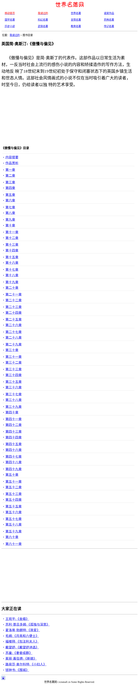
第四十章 (11, 412)
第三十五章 (13, 382)
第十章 (10, 225)
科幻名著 (43, 19)
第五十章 (11, 474)
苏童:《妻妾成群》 (18, 653)
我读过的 (15, 35)
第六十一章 (13, 544)
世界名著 (76, 13)
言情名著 (76, 19)
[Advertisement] (65, 117)
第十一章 (11, 232)
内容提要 (11, 157)
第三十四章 (13, 375)
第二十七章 (13, 332)
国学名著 (10, 19)
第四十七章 (13, 456)
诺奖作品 (109, 13)
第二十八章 (13, 337)
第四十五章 (13, 444)
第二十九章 (13, 344)
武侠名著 (43, 26)
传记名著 (109, 26)
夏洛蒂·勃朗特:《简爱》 (22, 630)
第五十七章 (13, 519)
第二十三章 (13, 307)
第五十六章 (13, 512)
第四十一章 (13, 419)
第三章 (10, 182)
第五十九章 (13, 531)
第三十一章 (13, 357)
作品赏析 (11, 163)
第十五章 (11, 257)
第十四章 (11, 250)
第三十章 (11, 350)
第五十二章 (13, 487)
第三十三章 (13, 369)
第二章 (10, 175)
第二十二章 (13, 300)
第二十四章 (13, 313)
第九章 (10, 219)
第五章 (10, 195)
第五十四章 (13, 499)
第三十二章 (13, 362)
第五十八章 (13, 524)
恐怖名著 (109, 19)
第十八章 (11, 275)
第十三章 (11, 244)
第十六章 (11, 263)
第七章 (10, 207)
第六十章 (11, 537)
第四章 (10, 188)
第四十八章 (13, 462)
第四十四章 (13, 437)
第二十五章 (13, 319)
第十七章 (11, 269)
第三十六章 (13, 387)
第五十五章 (13, 506)
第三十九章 (13, 407)
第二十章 (11, 288)
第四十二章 (13, 425)
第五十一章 (13, 481)
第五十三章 (13, 494)
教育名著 (76, 26)
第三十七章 (13, 394)
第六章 (10, 200)
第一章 (10, 170)
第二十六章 (13, 325)
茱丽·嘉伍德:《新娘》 (21, 658)
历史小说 (10, 26)
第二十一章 (13, 294)
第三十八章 (13, 400)
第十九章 (11, 282)
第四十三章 (13, 431)
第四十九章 (13, 469)
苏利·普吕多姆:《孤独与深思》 (27, 624)
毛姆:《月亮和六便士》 (22, 636)
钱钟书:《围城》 (17, 670)
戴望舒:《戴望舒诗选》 (22, 647)
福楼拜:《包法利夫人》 (22, 641)
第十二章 (11, 238)
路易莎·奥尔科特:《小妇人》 (26, 664)
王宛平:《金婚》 (17, 619)
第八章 (10, 213)
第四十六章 (13, 450)
